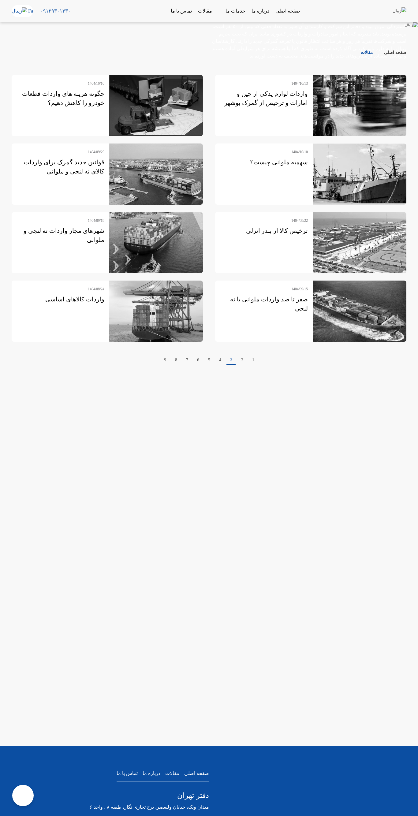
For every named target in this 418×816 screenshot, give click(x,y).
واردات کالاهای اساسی (74, 299)
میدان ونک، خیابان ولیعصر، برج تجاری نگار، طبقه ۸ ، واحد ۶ (149, 807)
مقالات (172, 773)
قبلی (266, 360)
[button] (76, 11)
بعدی (151, 360)
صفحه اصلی (394, 52)
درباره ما (151, 773)
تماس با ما (127, 773)
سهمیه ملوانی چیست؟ (279, 162)
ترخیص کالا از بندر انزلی (277, 230)
